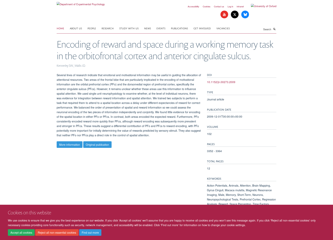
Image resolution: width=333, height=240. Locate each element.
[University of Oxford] (260, 6)
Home (60, 28)
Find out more (90, 232)
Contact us (219, 6)
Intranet (240, 6)
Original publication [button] (97, 145)
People (91, 28)
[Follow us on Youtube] (224, 14)
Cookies (206, 6)
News (147, 28)
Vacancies (223, 28)
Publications (179, 28)
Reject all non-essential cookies (57, 232)
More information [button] (69, 145)
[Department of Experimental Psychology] (81, 3)
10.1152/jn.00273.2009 (221, 82)
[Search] (274, 29)
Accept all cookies (21, 232)
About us (76, 28)
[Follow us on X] (235, 14)
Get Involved (202, 28)
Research (108, 28)
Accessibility (193, 6)
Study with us (129, 28)
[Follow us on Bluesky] (245, 14)
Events (160, 28)
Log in (230, 6)
